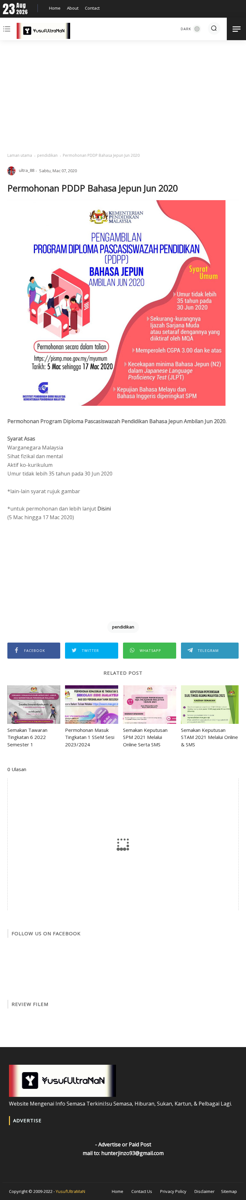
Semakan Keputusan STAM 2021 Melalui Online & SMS (209, 737)
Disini (104, 508)
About (72, 8)
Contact (92, 8)
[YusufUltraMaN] (43, 32)
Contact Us (141, 1191)
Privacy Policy (173, 1191)
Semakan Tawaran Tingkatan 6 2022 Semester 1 (27, 737)
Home (55, 8)
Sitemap (229, 1191)
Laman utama (19, 155)
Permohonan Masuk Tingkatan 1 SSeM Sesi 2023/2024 (89, 737)
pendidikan (47, 155)
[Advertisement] (123, 96)
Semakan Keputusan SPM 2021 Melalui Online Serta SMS (145, 737)
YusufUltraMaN (70, 1191)
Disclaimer (204, 1191)
